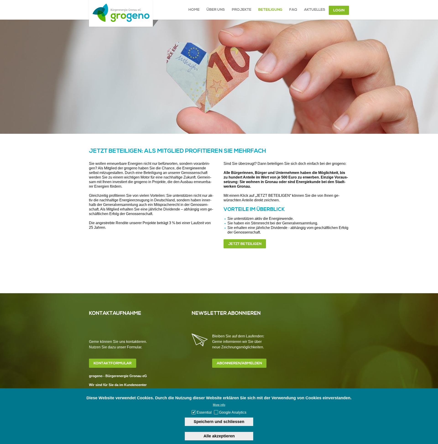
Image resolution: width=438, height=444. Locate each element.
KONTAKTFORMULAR (113, 363)
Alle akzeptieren (219, 436)
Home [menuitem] (194, 9)
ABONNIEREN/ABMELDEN (239, 363)
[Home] (120, 21)
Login (338, 10)
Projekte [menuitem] (241, 9)
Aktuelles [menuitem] (314, 9)
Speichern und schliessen (219, 421)
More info (219, 405)
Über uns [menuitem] (215, 9)
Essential (204, 412)
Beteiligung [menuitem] (270, 9)
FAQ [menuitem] (293, 9)
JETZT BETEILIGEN (244, 244)
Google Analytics (232, 412)
